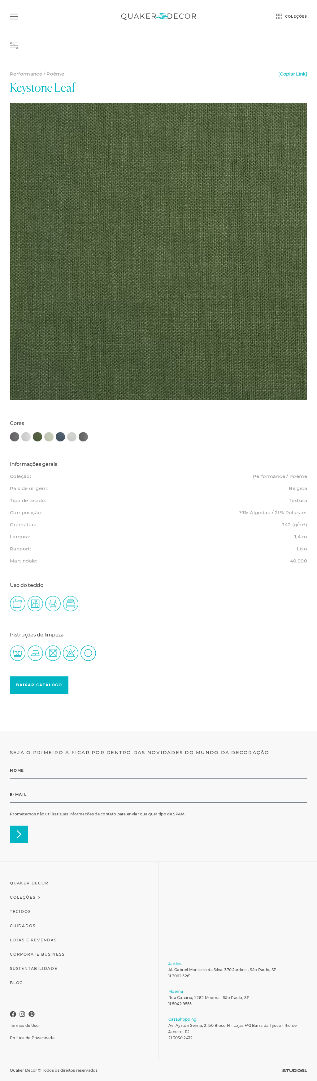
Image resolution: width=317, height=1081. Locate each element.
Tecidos (20, 911)
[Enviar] (19, 834)
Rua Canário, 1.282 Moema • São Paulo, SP (209, 997)
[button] (39, 685)
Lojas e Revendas (33, 940)
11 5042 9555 (180, 1003)
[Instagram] (22, 1014)
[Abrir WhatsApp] (303, 1067)
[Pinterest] (31, 1014)
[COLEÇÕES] (279, 16)
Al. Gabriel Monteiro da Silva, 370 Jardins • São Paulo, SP (222, 969)
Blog (16, 982)
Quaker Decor (29, 883)
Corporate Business (37, 954)
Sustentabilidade (34, 968)
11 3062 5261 (179, 976)
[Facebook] (13, 1014)
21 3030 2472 (180, 1037)
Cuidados (22, 925)
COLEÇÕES (296, 16)
